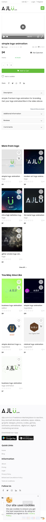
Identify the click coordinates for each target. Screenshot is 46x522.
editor (4, 308)
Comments (8, 127)
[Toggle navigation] (42, 8)
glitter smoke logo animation (12, 254)
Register (40, 2)
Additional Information (12, 113)
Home (4, 450)
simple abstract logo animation (12, 344)
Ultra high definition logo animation (12, 215)
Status (4, 57)
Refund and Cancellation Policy (12, 477)
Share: (4, 83)
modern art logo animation (34, 176)
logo (6, 47)
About (4, 464)
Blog (3, 454)
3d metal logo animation (34, 215)
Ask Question (37, 52)
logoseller (28, 347)
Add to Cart (24, 70)
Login (33, 2)
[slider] (16, 37)
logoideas (28, 308)
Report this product (37, 109)
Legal (3, 470)
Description (8, 93)
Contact (4, 2)
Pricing (4, 467)
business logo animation (12, 305)
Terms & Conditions (8, 481)
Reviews (7, 120)
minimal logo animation (33, 344)
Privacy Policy (6, 474)
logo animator (8, 385)
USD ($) (24, 2)
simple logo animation (11, 176)
